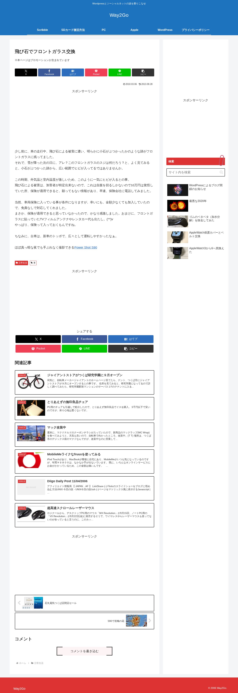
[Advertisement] (84, 118)
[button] (143, 72)
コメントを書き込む (84, 651)
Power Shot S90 (85, 247)
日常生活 (23, 263)
